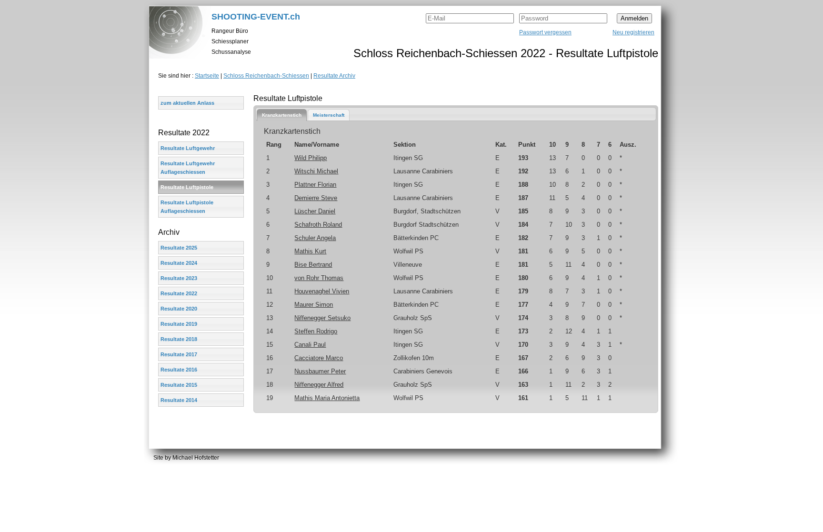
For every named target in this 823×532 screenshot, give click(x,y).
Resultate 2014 (179, 400)
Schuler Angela (315, 237)
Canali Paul (310, 344)
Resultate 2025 (179, 248)
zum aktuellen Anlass (187, 103)
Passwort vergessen (545, 32)
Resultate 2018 (179, 339)
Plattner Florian (315, 184)
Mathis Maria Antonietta (327, 398)
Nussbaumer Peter (320, 371)
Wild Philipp (310, 157)
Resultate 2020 (179, 308)
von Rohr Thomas (318, 277)
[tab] (282, 115)
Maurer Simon (313, 304)
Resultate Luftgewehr (188, 148)
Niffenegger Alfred (318, 384)
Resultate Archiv (334, 75)
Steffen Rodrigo (315, 331)
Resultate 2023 (179, 278)
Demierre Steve (315, 197)
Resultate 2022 (179, 293)
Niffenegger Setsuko (322, 317)
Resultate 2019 (179, 324)
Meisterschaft (328, 115)
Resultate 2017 (179, 354)
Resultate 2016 (179, 369)
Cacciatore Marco (318, 357)
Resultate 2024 (179, 263)
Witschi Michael (316, 171)
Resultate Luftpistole (187, 187)
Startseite (207, 75)
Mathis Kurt (310, 251)
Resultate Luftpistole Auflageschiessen (187, 207)
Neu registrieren (633, 32)
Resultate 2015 (179, 385)
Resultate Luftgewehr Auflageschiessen (188, 168)
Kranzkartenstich (281, 115)
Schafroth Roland (318, 224)
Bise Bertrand (313, 264)
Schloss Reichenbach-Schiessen (266, 75)
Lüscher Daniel (314, 211)
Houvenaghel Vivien (321, 291)
